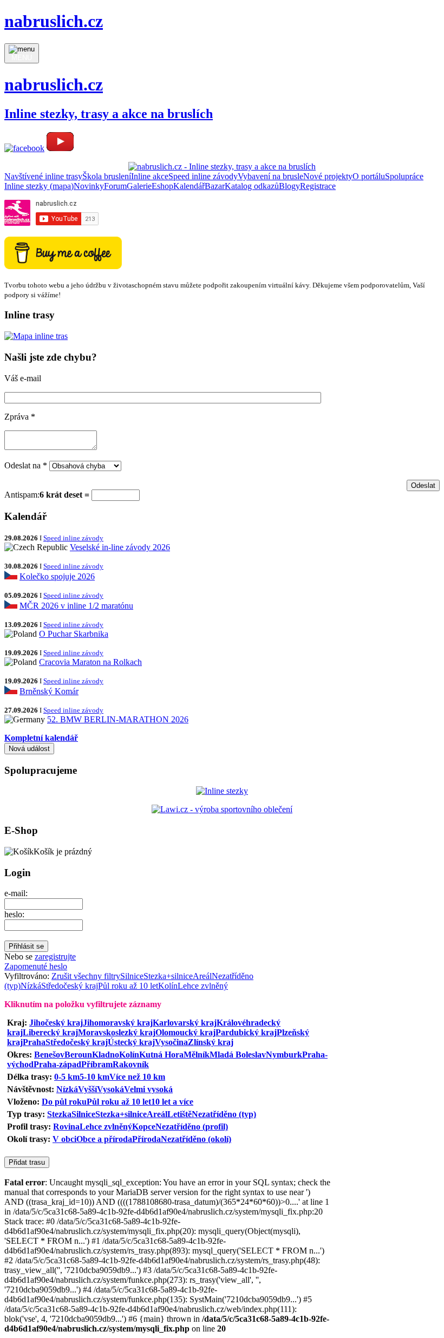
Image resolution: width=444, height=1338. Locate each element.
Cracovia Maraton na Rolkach (90, 662)
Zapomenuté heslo (35, 966)
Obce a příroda (104, 1139)
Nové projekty (327, 176)
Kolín (168, 985)
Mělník (197, 1054)
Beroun (78, 1054)
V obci (64, 1139)
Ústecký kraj (131, 1042)
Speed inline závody (203, 176)
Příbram (97, 1064)
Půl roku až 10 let (128, 985)
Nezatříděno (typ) (224, 1114)
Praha (34, 1042)
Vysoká (110, 1089)
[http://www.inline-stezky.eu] (222, 790)
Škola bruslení (106, 176)
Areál (202, 976)
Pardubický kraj (246, 1032)
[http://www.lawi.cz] (222, 809)
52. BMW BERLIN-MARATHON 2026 (117, 719)
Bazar (215, 186)
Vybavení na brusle (270, 176)
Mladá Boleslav (238, 1054)
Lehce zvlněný (203, 985)
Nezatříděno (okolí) (196, 1139)
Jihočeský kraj (56, 1022)
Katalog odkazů (252, 186)
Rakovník (131, 1064)
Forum (115, 186)
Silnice (131, 976)
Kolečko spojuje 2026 (57, 576)
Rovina (66, 1126)
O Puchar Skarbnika (73, 633)
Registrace (318, 186)
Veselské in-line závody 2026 (120, 547)
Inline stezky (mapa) (39, 186)
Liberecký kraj (50, 1032)
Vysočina (171, 1042)
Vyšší (87, 1089)
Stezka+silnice (168, 976)
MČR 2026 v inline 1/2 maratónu (76, 605)
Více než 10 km (137, 1076)
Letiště (179, 1114)
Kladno (105, 1054)
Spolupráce (404, 176)
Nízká (31, 985)
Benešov (49, 1054)
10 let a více (172, 1101)
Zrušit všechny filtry (85, 976)
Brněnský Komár (49, 691)
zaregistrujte (55, 956)
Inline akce (149, 176)
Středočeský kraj (69, 985)
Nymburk (284, 1054)
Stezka (59, 1114)
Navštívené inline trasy (43, 176)
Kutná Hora (161, 1054)
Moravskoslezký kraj (116, 1032)
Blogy (289, 186)
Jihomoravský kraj (118, 1022)
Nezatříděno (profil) (191, 1126)
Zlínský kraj (210, 1042)
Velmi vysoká (148, 1089)
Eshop (162, 186)
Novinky (89, 186)
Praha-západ (57, 1064)
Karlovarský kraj (185, 1022)
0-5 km (67, 1076)
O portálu (368, 176)
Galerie (139, 186)
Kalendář (189, 186)
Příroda (146, 1139)
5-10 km (94, 1076)
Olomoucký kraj (185, 1032)
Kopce (143, 1126)
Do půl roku (64, 1101)
